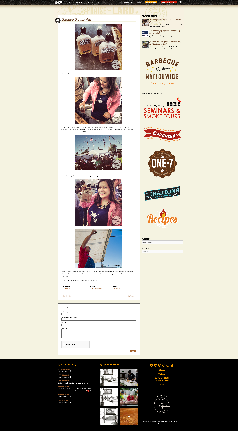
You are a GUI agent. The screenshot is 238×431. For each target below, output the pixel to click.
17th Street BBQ (116, 288)
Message (64, 328)
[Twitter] (151, 365)
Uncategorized (98, 288)
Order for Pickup (169, 2)
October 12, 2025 (63, 381)
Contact (162, 384)
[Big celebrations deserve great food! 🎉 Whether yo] (129, 377)
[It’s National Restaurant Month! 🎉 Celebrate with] (129, 416)
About (112, 2)
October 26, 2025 (63, 375)
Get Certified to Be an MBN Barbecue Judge (165, 20)
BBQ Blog (102, 2)
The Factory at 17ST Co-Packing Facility (162, 379)
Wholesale (161, 374)
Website (63, 323)
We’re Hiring (151, 2)
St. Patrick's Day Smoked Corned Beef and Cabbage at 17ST (165, 43)
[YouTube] (167, 365)
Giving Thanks (131, 296)
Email (69, 317)
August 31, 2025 (63, 400)
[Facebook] (163, 365)
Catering (90, 2)
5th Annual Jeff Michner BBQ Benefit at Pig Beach (165, 32)
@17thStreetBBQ (68, 365)
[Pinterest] (159, 365)
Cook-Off (90, 288)
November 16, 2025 (64, 369)
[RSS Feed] (172, 365)
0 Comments (66, 288)
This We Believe (66, 296)
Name (65, 312)
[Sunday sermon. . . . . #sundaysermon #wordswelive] (109, 377)
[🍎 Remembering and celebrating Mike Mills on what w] (129, 397)
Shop (139, 2)
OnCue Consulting (126, 2)
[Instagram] (155, 365)
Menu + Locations (76, 2)
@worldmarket (73, 388)
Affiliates (162, 370)
